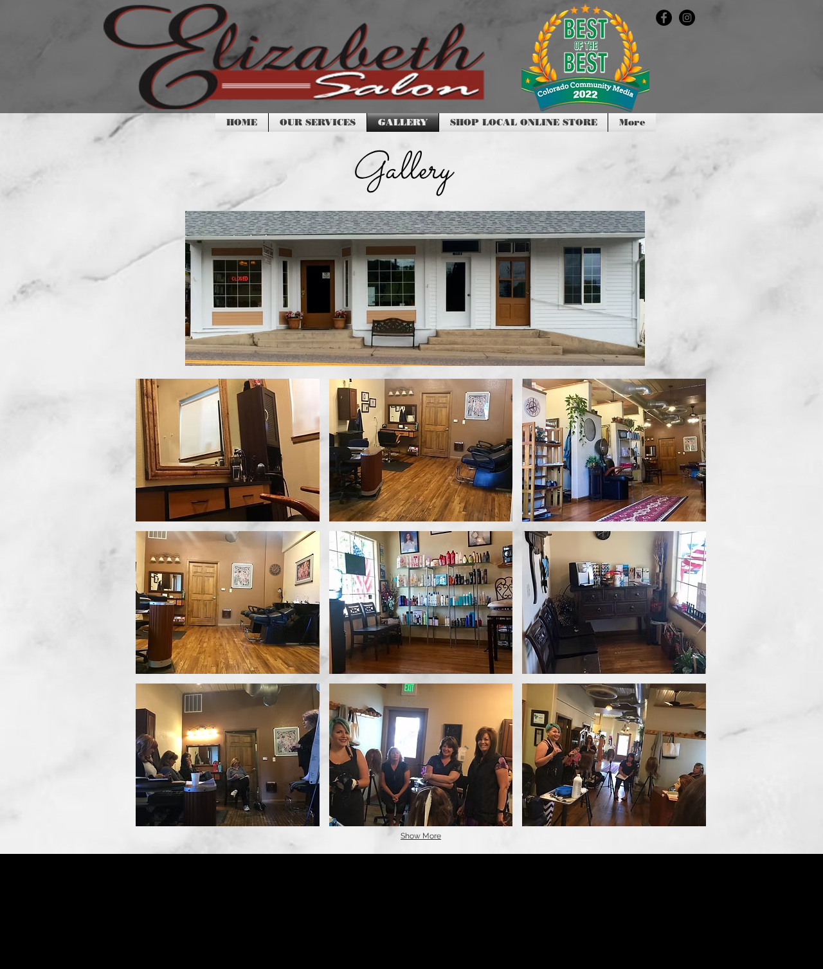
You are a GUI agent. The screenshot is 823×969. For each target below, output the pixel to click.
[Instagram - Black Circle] (687, 18)
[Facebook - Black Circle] (664, 18)
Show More (421, 835)
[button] (228, 450)
